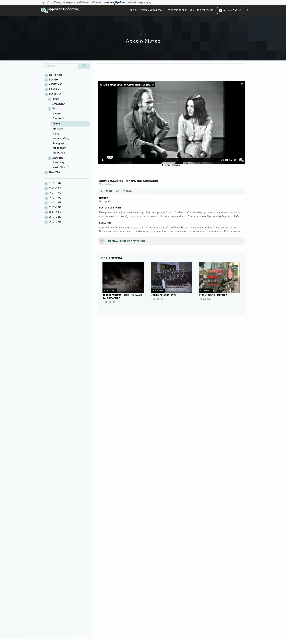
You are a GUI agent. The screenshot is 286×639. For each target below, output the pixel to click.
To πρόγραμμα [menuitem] (205, 10)
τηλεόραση (69, 2)
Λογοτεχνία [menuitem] (58, 129)
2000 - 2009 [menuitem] (55, 212)
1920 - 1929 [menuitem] (55, 183)
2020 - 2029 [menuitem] (55, 222)
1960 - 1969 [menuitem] (55, 193)
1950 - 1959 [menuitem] (55, 188)
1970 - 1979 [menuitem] (55, 198)
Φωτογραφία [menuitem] (59, 143)
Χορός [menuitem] (56, 133)
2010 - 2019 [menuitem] (55, 217)
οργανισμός (144, 2)
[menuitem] (248, 10)
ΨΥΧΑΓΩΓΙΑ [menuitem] (54, 172)
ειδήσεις (56, 2)
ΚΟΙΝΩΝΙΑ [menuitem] (54, 89)
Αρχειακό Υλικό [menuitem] (232, 10)
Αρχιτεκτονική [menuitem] (59, 148)
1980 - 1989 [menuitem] (55, 202)
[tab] (171, 241)
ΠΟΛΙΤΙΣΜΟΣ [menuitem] (55, 94)
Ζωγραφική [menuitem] (58, 118)
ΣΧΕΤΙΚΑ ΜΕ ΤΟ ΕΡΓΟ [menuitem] (151, 10)
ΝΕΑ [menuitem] (192, 10)
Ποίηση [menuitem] (56, 123)
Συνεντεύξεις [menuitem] (58, 104)
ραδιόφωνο (83, 2)
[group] (68, 133)
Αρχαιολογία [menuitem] (59, 153)
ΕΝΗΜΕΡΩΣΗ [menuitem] (55, 75)
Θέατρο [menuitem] (55, 99)
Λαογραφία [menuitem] (57, 158)
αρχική (45, 2)
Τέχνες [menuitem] (55, 108)
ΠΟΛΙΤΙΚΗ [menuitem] (54, 80)
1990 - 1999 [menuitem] (55, 207)
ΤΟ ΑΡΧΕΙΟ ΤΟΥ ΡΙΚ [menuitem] (177, 10)
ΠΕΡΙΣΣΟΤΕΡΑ (111, 258)
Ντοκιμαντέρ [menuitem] (58, 162)
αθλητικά (96, 2)
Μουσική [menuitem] (57, 114)
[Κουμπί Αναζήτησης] (84, 66)
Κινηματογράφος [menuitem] (61, 138)
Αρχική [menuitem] (133, 10)
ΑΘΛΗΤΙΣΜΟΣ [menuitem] (55, 84)
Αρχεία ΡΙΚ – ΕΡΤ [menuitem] (60, 167)
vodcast (132, 2)
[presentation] (171, 241)
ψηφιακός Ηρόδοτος (115, 2)
